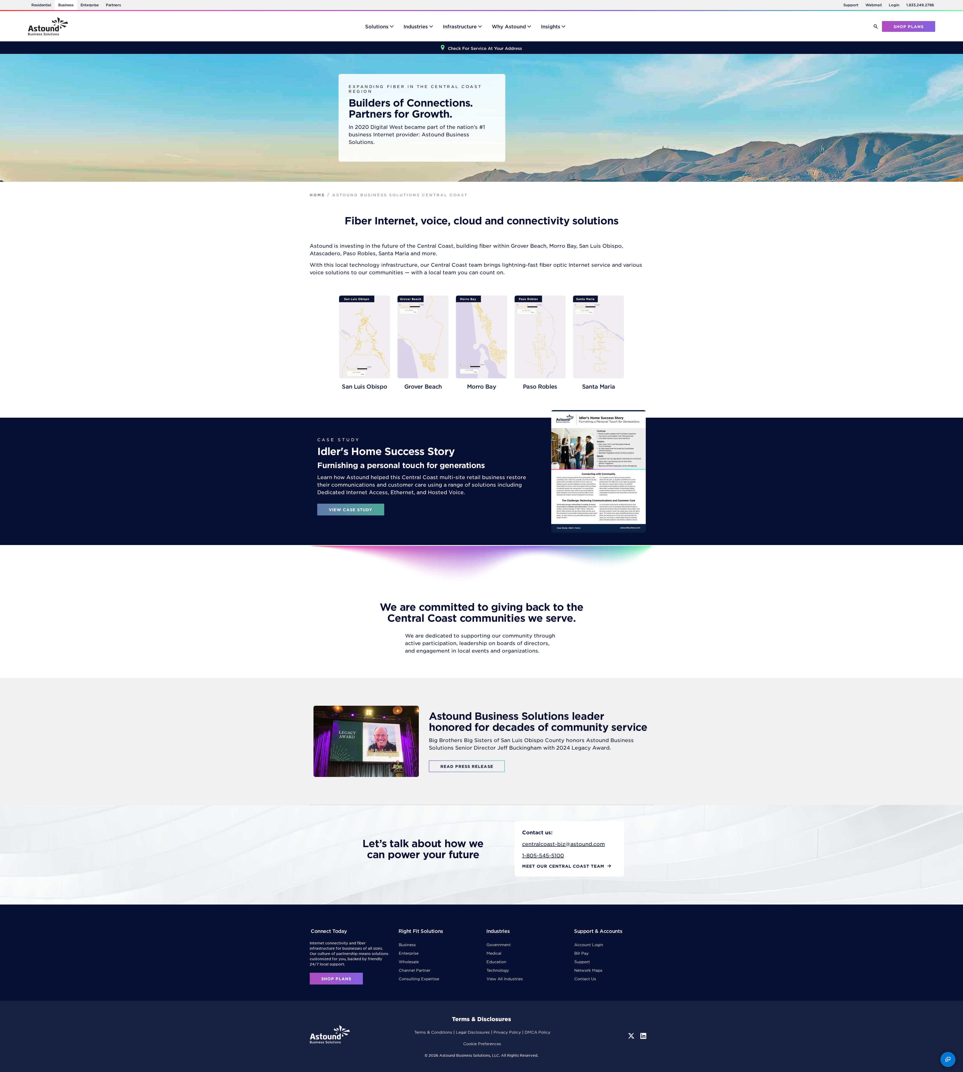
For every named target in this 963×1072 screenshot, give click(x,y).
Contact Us (585, 978)
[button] (876, 26)
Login (894, 5)
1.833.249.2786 (920, 5)
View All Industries (505, 978)
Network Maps (588, 970)
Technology (498, 970)
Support (850, 5)
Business (65, 5)
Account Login (588, 944)
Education (496, 961)
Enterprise (90, 5)
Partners (113, 5)
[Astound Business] (48, 26)
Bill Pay (581, 953)
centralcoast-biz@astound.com (563, 844)
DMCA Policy (537, 1032)
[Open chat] (947, 1059)
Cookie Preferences (482, 1043)
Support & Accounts (598, 931)
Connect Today (329, 931)
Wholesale (409, 961)
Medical (494, 953)
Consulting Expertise (419, 978)
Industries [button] (416, 26)
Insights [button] (550, 26)
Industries (498, 931)
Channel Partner (414, 970)
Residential (41, 5)
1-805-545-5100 (543, 855)
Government (499, 944)
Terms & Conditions (433, 1032)
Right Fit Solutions (420, 931)
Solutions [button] (376, 26)
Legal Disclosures (473, 1032)
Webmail (873, 5)
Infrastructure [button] (460, 26)
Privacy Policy (507, 1032)
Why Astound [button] (509, 26)
